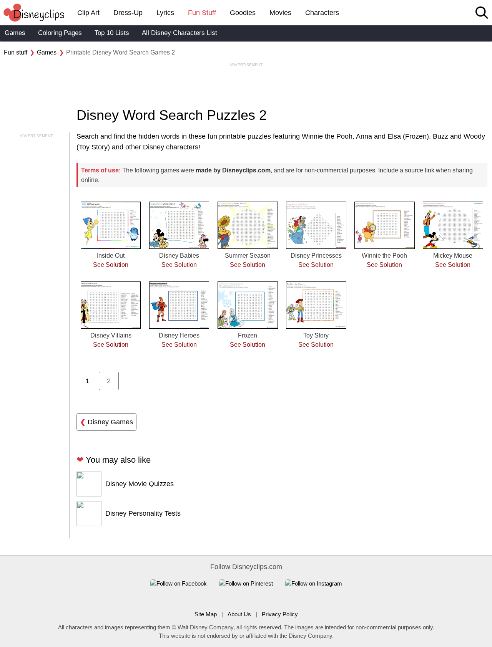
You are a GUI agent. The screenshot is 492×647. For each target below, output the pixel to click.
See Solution (110, 264)
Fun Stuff (202, 13)
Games (15, 32)
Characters (322, 13)
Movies (280, 13)
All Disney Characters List (179, 32)
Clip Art (88, 13)
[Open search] (481, 13)
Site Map (205, 614)
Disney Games (106, 422)
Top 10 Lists (112, 32)
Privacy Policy (280, 614)
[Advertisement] (246, 85)
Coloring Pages (60, 32)
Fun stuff (15, 52)
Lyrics (165, 13)
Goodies (243, 13)
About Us (239, 614)
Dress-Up (128, 13)
